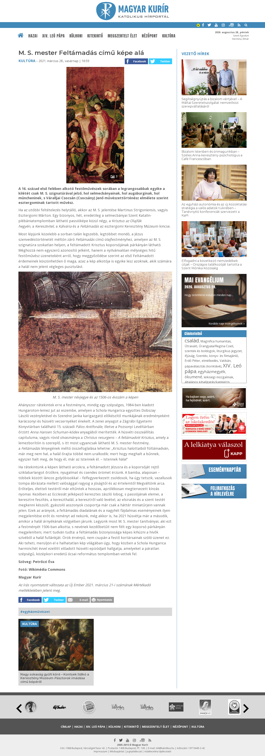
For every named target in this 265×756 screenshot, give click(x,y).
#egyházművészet (35, 612)
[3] (95, 182)
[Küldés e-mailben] (78, 601)
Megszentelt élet (122, 36)
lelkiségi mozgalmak (218, 377)
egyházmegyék (211, 371)
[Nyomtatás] (102, 601)
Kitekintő (95, 36)
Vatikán (225, 361)
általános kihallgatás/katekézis (207, 382)
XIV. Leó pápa (53, 36)
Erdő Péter (192, 361)
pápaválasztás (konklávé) (203, 366)
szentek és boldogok (200, 351)
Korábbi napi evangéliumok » (227, 323)
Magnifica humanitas (215, 341)
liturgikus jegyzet (229, 351)
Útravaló (191, 346)
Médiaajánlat (117, 751)
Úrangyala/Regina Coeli (216, 346)
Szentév (202, 356)
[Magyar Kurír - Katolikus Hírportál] (132, 19)
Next (246, 708)
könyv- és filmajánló (223, 356)
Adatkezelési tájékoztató (157, 751)
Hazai (33, 36)
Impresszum (100, 751)
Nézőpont (150, 36)
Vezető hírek (195, 53)
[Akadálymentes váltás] (198, 25)
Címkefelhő (193, 333)
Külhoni (76, 36)
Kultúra (169, 36)
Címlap (66, 726)
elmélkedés (210, 361)
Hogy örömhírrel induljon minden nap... (208, 286)
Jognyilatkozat (134, 751)
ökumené (193, 376)
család (192, 340)
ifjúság (190, 356)
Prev (19, 708)
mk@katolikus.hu (165, 748)
